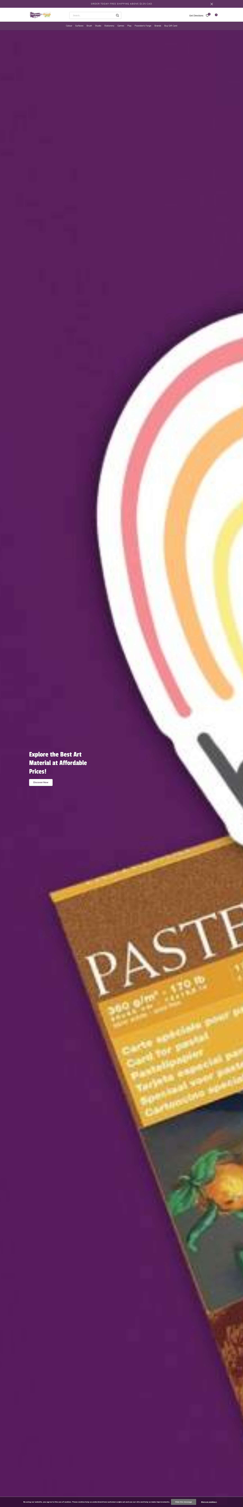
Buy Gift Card (170, 25)
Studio (98, 25)
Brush (89, 25)
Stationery (109, 25)
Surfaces (79, 25)
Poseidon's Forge (143, 25)
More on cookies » (209, 1502)
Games (120, 25)
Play (129, 25)
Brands (157, 25)
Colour (69, 25)
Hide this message (183, 1502)
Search (117, 15)
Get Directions (196, 15)
